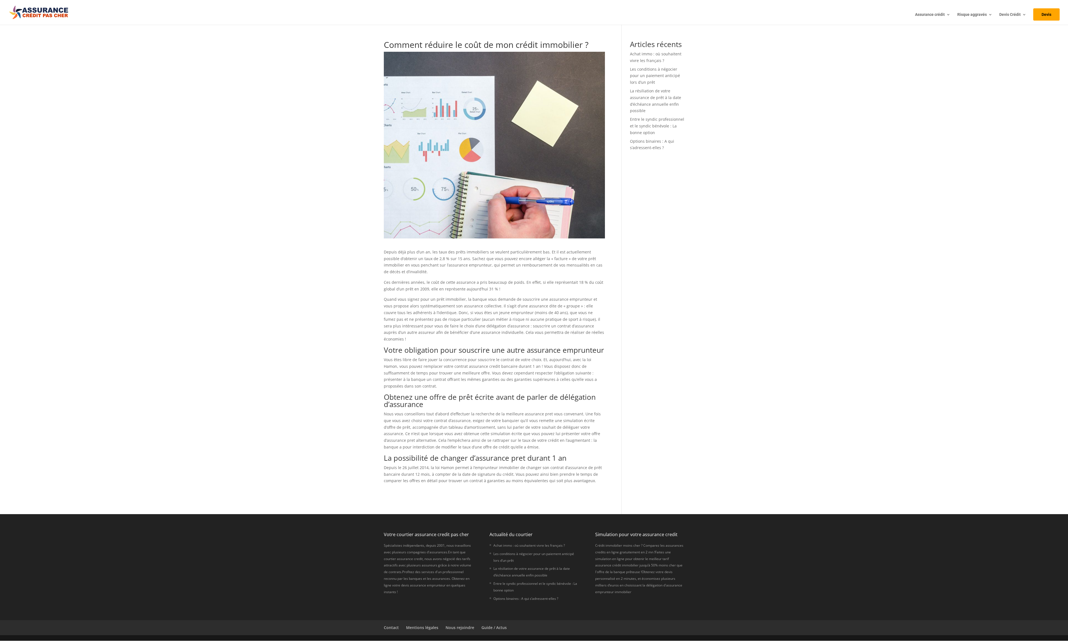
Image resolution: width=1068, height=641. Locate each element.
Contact (391, 627)
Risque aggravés (972, 15)
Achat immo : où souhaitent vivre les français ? (529, 545)
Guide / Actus (494, 627)
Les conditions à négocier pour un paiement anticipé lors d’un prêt (655, 75)
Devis (1046, 14)
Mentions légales (422, 627)
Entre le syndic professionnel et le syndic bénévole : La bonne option (657, 126)
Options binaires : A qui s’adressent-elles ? (525, 598)
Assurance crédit (930, 15)
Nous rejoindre (460, 627)
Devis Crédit (1010, 15)
